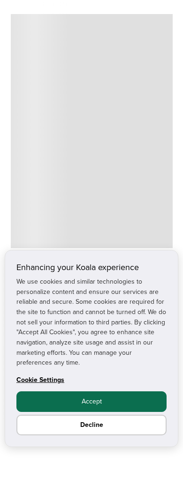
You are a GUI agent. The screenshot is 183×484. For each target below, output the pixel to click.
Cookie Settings (40, 379)
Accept (92, 401)
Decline (91, 424)
